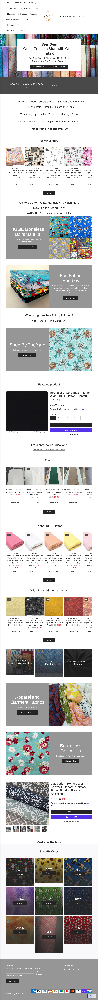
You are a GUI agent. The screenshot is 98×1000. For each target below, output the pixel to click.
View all (49, 193)
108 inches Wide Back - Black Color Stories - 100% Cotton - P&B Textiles (34, 622)
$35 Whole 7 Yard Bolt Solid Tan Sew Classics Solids (73, 491)
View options (34, 184)
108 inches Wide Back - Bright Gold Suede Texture (54, 621)
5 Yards (68, 418)
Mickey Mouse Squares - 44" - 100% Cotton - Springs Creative (34, 173)
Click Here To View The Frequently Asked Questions (49, 450)
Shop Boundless (70, 761)
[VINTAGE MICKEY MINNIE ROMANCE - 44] (73, 156)
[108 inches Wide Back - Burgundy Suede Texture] (73, 606)
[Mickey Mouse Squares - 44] (34, 156)
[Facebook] (65, 969)
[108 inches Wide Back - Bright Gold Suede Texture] (53, 606)
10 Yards (77, 418)
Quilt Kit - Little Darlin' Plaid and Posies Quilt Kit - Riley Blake (15, 173)
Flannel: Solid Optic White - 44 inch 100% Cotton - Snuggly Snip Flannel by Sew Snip (34, 559)
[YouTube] (78, 969)
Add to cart (15, 184)
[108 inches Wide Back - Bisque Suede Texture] (15, 606)
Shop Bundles (70, 298)
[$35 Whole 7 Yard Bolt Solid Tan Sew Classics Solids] (73, 476)
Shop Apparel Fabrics (27, 712)
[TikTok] (83, 969)
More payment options (71, 434)
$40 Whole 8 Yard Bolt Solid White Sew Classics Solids (15, 491)
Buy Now (49, 670)
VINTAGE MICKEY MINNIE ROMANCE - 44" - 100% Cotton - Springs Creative (73, 173)
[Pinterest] (74, 969)
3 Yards (60, 418)
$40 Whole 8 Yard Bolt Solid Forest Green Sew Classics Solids (54, 492)
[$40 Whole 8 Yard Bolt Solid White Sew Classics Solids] (15, 476)
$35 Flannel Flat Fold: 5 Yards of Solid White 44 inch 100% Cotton (34, 492)
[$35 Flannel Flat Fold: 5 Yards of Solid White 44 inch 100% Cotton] (34, 476)
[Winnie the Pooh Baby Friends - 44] (53, 156)
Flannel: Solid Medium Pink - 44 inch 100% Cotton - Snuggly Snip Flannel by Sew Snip (15, 559)
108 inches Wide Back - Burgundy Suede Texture (73, 621)
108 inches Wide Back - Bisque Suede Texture (15, 621)
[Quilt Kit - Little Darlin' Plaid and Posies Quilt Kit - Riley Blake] (15, 156)
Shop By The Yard (27, 355)
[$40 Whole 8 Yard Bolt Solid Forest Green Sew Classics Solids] (53, 476)
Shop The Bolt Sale (27, 247)
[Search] (83, 17)
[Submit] (90, 86)
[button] (8, 166)
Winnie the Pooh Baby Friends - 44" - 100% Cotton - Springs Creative (54, 173)
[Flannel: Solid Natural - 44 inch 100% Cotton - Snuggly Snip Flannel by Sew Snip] (53, 541)
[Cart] (91, 17)
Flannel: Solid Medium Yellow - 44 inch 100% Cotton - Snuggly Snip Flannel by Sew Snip (73, 559)
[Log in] (87, 17)
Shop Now (20, 669)
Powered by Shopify (23, 994)
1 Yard (53, 418)
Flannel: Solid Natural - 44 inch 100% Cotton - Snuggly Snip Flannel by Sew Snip (54, 558)
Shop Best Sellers (39, 66)
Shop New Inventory (58, 66)
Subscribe (12, 981)
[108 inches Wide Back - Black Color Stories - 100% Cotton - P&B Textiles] (34, 606)
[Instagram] (69, 969)
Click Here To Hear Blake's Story (49, 320)
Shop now (20, 874)
